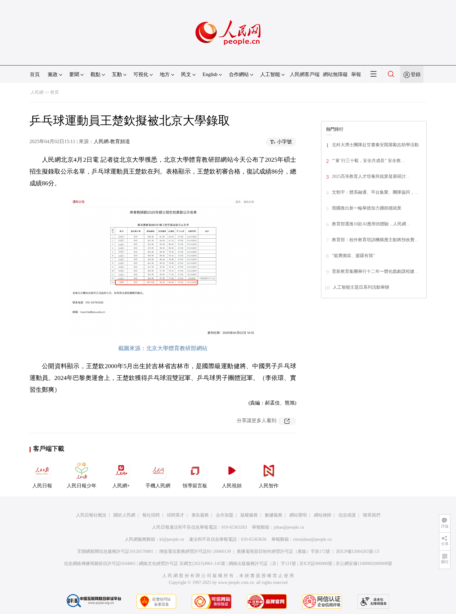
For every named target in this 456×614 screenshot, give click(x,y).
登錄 (416, 74)
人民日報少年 (81, 485)
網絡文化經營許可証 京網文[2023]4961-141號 (182, 563)
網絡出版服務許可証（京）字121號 (262, 563)
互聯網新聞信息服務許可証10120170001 (115, 551)
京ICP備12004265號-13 (357, 551)
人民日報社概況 (91, 515)
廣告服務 (200, 515)
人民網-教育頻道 (112, 141)
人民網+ (121, 485)
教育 (54, 92)
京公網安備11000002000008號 (364, 563)
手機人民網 (157, 485)
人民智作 (269, 485)
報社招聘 (151, 515)
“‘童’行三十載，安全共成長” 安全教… (368, 160)
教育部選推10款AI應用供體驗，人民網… (371, 224)
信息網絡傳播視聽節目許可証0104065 (100, 563)
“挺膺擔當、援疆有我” (353, 255)
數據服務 (273, 515)
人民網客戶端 (305, 74)
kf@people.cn (171, 539)
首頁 (35, 74)
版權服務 (249, 515)
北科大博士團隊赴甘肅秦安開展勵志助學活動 (375, 144)
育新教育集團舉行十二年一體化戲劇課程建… (375, 271)
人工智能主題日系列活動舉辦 (361, 287)
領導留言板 (194, 485)
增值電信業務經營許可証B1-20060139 (195, 551)
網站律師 (322, 515)
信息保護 (347, 515)
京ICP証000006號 (315, 563)
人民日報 (42, 485)
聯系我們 (371, 515)
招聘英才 (175, 515)
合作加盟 (224, 515)
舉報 (356, 74)
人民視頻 (232, 485)
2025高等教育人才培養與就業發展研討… (371, 176)
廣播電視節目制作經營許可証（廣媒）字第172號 (283, 551)
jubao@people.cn (289, 527)
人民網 (36, 92)
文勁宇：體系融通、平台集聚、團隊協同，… (375, 192)
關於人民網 (124, 515)
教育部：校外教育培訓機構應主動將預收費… (375, 239)
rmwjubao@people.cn (312, 539)
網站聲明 (298, 515)
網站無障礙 (335, 74)
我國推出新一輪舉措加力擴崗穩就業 (366, 208)
